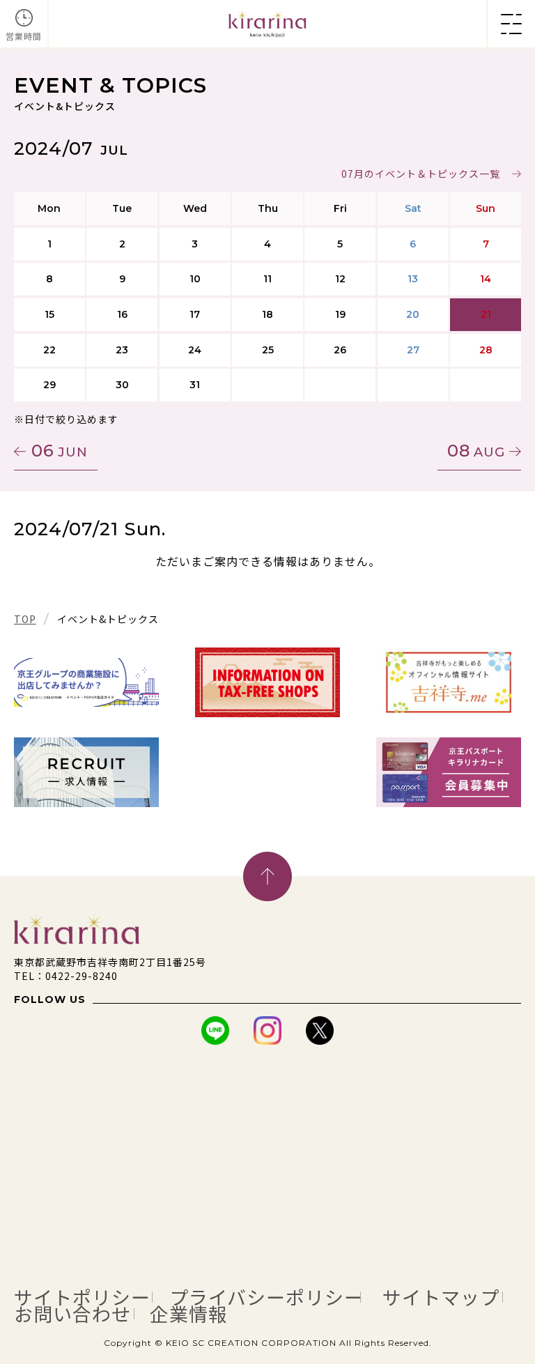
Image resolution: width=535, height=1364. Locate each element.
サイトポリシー (82, 1297)
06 (59, 450)
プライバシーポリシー (266, 1297)
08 (476, 450)
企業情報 (189, 1313)
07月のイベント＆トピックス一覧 (420, 174)
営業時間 (24, 36)
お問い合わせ (72, 1313)
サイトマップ (440, 1297)
